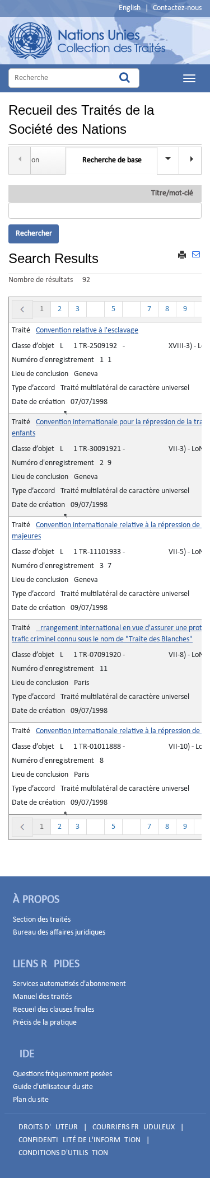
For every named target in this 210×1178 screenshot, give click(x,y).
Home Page (86, 40)
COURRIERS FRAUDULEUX (133, 1127)
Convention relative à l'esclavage (87, 330)
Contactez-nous (177, 8)
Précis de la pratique (45, 1023)
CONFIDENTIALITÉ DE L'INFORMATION (79, 1140)
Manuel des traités (42, 997)
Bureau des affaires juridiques (59, 932)
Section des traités (42, 920)
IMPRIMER (182, 255)
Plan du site (31, 1100)
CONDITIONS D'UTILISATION (63, 1153)
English (130, 8)
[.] (190, 161)
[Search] (124, 78)
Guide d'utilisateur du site (53, 1087)
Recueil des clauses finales (53, 1010)
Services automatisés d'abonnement (69, 984)
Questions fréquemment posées (62, 1074)
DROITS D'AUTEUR (48, 1127)
